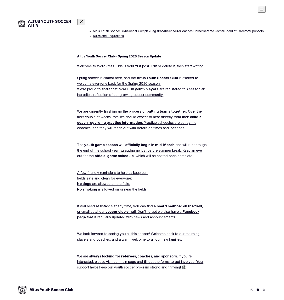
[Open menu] (262, 9)
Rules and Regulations (108, 36)
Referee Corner (213, 31)
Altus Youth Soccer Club (49, 23)
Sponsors (257, 31)
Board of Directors (237, 31)
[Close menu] (81, 22)
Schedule (173, 31)
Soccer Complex (138, 31)
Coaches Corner (191, 31)
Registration (158, 31)
